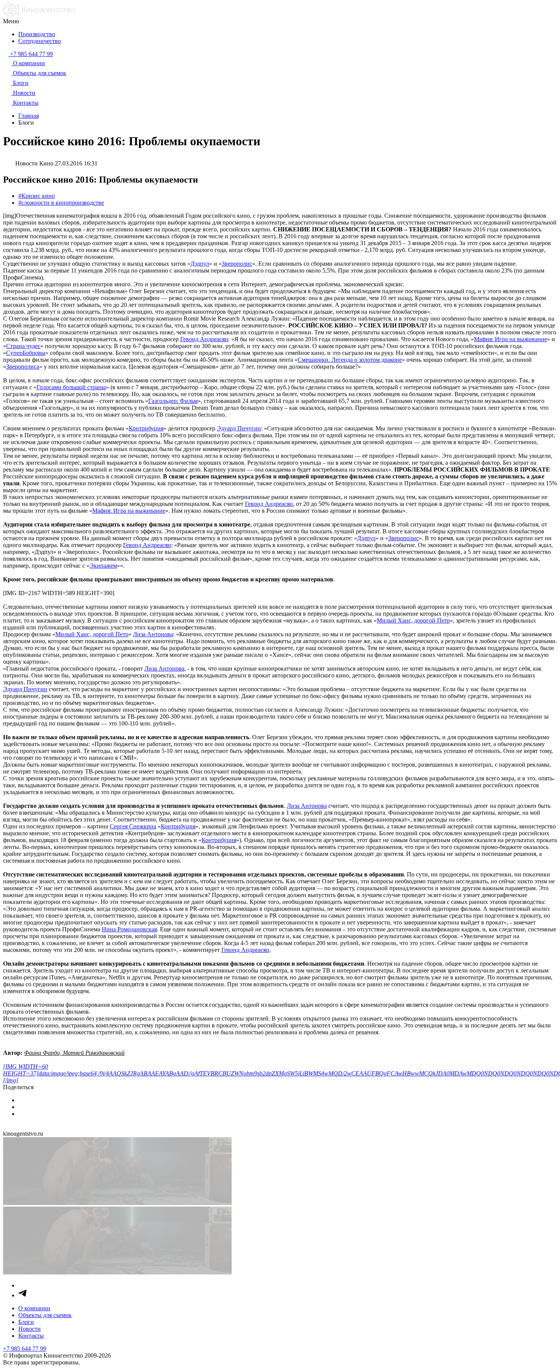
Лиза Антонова (153, 634)
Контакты (31, 1335)
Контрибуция (146, 428)
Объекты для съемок (45, 1315)
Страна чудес (23, 346)
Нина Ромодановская (129, 929)
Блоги (26, 1322)
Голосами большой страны (71, 387)
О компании (34, 1308)
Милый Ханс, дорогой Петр (413, 620)
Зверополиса (22, 366)
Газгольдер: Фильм (173, 401)
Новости (29, 1329)
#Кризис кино (36, 196)
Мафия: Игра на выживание (510, 339)
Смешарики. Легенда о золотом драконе (350, 359)
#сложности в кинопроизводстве (61, 202)
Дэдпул (199, 263)
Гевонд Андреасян (204, 339)
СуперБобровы (25, 353)
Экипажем (103, 565)
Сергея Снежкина (133, 826)
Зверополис (237, 263)
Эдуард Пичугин (239, 428)
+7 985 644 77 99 (24, 1348)
